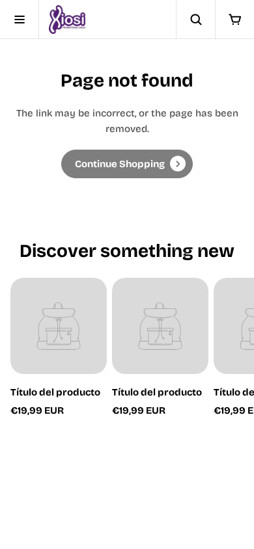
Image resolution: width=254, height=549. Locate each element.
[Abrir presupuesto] (234, 19)
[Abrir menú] (19, 19)
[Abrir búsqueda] (195, 19)
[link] (127, 164)
